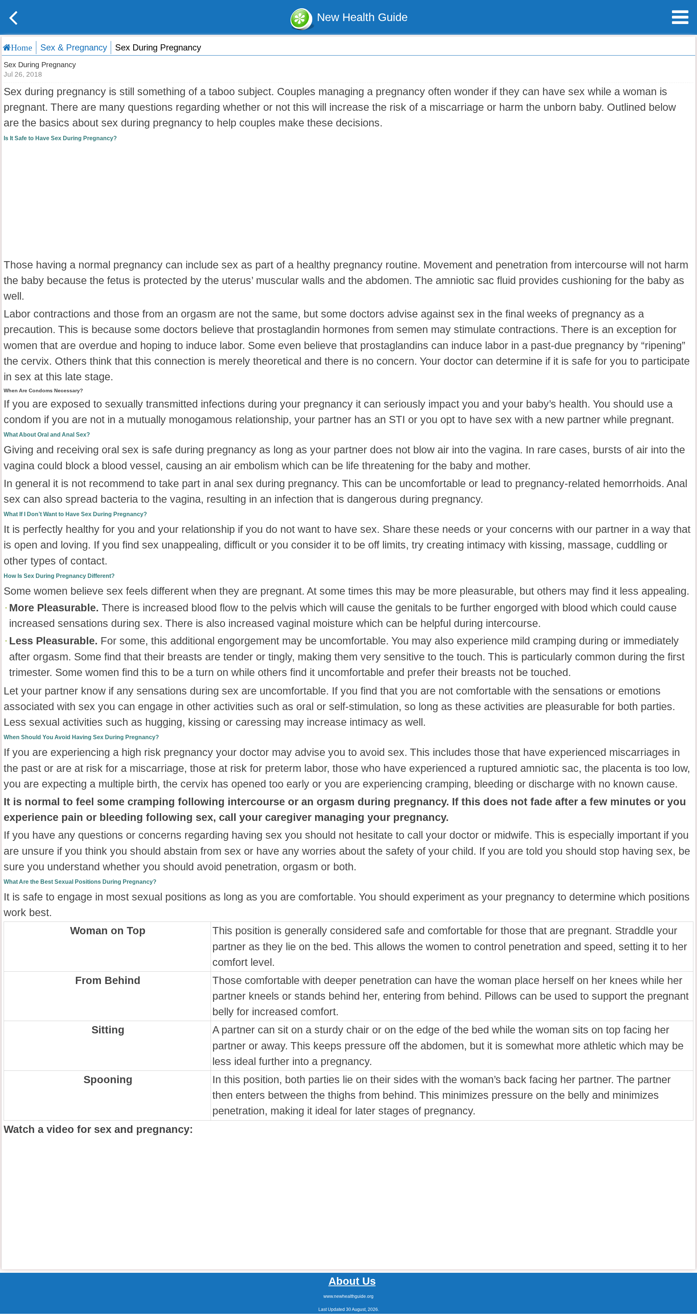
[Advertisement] (348, 199)
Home (21, 47)
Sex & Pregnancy (73, 47)
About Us (352, 1281)
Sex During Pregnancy (158, 47)
